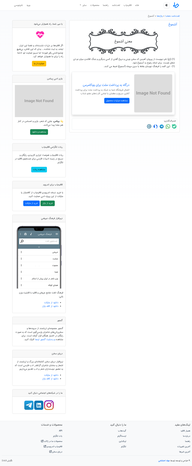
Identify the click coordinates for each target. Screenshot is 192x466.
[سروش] (155, 126)
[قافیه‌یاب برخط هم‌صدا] (176, 5)
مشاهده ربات (39, 169)
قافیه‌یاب (128, 5)
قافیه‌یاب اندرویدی (54, 446)
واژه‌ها (159, 16)
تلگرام (123, 446)
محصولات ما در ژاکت (52, 441)
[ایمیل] (149, 126)
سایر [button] (84, 5)
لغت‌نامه (116, 5)
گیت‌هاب (122, 431)
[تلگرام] (161, 126)
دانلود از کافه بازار (50, 306)
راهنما (105, 5)
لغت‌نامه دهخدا (172, 16)
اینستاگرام (121, 436)
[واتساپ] (167, 126)
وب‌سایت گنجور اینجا (45, 339)
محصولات (94, 5)
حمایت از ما (39, 63)
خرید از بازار (47, 203)
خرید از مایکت (31, 203)
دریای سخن (56, 452)
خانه (137, 5)
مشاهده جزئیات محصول (117, 100)
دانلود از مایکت (51, 302)
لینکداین (122, 441)
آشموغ (172, 24)
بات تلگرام (57, 436)
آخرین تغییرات (183, 446)
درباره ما (186, 436)
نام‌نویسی (18, 5)
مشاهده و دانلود (39, 132)
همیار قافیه (185, 431)
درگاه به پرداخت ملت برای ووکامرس (106, 85)
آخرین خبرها (184, 452)
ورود (28, 5)
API (60, 431)
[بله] (174, 126)
